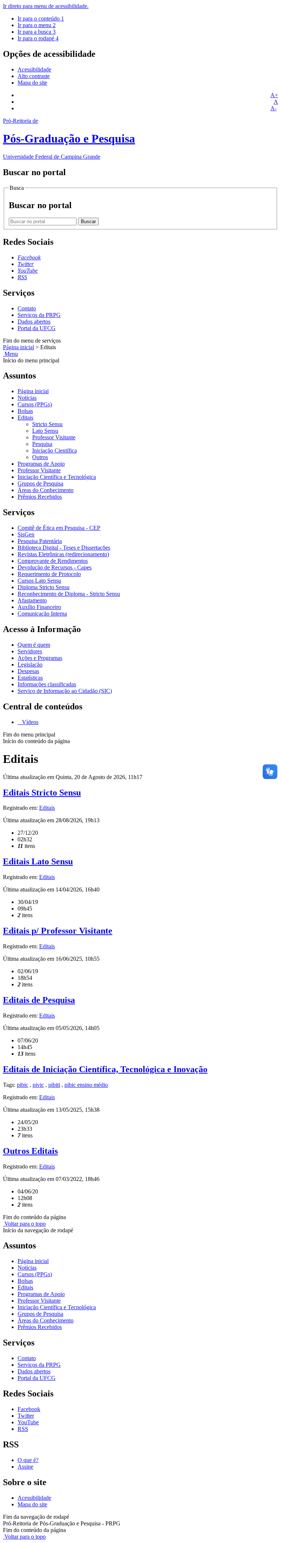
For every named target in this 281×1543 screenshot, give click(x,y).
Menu (10, 354)
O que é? (28, 1460)
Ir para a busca (37, 32)
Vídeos (29, 722)
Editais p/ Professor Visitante (57, 930)
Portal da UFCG (37, 328)
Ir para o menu (37, 25)
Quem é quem (34, 645)
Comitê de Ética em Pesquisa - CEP (59, 528)
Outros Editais (30, 1151)
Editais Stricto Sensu (42, 792)
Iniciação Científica (54, 450)
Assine (25, 1466)
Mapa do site (32, 83)
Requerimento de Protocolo (49, 574)
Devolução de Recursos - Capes (54, 567)
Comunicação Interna (42, 613)
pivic (38, 1085)
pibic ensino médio (86, 1085)
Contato (27, 308)
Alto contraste (34, 76)
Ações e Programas (40, 658)
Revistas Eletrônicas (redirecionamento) (63, 554)
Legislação (30, 664)
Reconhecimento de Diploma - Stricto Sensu (69, 594)
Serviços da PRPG (39, 315)
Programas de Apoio (41, 464)
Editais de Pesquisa (39, 1000)
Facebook (29, 1409)
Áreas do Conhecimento (46, 490)
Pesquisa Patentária (40, 541)
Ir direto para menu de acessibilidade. (46, 6)
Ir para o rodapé (38, 38)
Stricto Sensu (47, 424)
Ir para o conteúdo (41, 18)
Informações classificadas (47, 684)
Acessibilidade (34, 69)
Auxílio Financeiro (39, 607)
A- (273, 108)
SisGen (26, 534)
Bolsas (25, 411)
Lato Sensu (45, 431)
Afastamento (32, 600)
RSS (23, 1429)
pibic (22, 1085)
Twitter (26, 1416)
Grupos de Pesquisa (40, 483)
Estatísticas (30, 678)
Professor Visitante (53, 437)
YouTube (28, 1422)
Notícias (27, 398)
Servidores (30, 651)
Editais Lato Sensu (38, 861)
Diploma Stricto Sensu (44, 587)
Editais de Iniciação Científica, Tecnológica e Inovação (105, 1069)
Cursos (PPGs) (35, 404)
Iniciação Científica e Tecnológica (57, 477)
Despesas (28, 671)
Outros (40, 457)
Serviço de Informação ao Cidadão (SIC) (65, 691)
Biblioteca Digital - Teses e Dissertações (64, 548)
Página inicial (18, 347)
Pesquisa (42, 444)
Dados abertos (34, 321)
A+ (274, 95)
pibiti (54, 1085)
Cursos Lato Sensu (39, 580)
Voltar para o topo (24, 1224)
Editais (25, 417)
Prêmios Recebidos (40, 497)
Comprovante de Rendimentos (53, 561)
